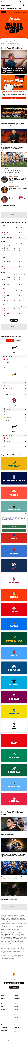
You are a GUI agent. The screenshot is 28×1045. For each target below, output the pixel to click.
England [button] (8, 368)
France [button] (7, 359)
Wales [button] (7, 391)
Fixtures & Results (9, 8)
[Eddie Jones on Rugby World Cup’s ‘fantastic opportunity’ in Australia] (14, 140)
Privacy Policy (4, 1024)
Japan (8, 295)
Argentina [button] (8, 394)
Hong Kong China (10, 235)
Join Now (16, 995)
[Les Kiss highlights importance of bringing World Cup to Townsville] (14, 179)
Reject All (14, 526)
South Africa (9, 253)
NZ (14, 1014)
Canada (8, 264)
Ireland (8, 277)
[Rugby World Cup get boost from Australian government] (14, 190)
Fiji (7, 266)
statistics (3, 926)
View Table (14, 320)
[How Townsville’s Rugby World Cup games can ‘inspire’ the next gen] (14, 163)
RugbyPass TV (18, 8)
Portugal (8, 279)
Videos (2, 1006)
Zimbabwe (9, 316)
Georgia (8, 245)
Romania (8, 250)
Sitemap (3, 1009)
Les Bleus (14, 941)
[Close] (25, 513)
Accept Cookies (14, 530)
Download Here (14, 98)
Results (2, 1001)
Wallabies (17, 938)
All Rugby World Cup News (8, 205)
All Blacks (15, 937)
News (2, 8)
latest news (16, 925)
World (15, 1012)
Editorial (16, 1031)
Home (3, 12)
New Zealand (9, 237)
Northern (16, 1006)
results (20, 925)
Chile (8, 232)
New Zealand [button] (9, 356)
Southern (16, 1009)
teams (14, 947)
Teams (24, 12)
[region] (14, 522)
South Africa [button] (9, 365)
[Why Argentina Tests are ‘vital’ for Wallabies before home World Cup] (14, 116)
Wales (8, 313)
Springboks (7, 934)
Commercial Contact (16, 1028)
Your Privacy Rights (14, 523)
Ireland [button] (7, 362)
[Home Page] (7, 5)
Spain (8, 268)
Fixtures (3, 998)
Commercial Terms (5, 1033)
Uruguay (8, 284)
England (8, 308)
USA (7, 300)
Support (16, 1024)
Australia (8, 230)
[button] (26, 8)
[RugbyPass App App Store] (9, 983)
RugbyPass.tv (17, 998)
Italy (7, 248)
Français (16, 1017)
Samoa (8, 297)
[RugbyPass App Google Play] (19, 983)
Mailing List (16, 1001)
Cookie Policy (4, 1030)
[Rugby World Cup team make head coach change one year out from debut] (14, 62)
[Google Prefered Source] (14, 987)
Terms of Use (4, 1027)
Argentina (9, 261)
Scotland (8, 282)
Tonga (8, 311)
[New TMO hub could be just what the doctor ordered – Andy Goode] (14, 199)
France (8, 293)
